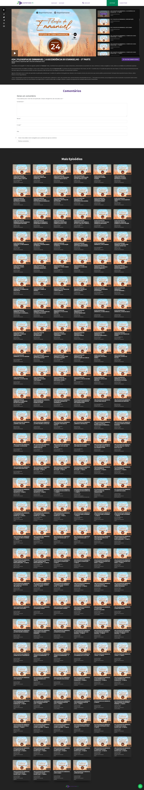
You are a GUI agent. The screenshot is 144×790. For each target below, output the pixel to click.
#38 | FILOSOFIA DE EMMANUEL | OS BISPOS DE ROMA (62, 631)
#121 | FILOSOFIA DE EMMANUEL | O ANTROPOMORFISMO (79, 312)
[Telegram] (3, 20)
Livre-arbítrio (96, 732)
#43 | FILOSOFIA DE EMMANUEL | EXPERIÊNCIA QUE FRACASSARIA (82, 608)
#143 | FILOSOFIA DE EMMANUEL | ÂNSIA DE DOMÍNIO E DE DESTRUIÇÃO (121, 222)
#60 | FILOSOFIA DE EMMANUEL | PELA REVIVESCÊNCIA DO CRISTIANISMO (102, 538)
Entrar (112, 3)
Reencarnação (117, 544)
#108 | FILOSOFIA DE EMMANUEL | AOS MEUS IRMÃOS (100, 356)
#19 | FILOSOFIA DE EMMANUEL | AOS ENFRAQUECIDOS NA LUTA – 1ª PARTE (82, 702)
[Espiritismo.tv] (25, 3)
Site (18, 131)
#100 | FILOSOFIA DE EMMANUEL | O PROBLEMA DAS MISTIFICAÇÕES (20, 401)
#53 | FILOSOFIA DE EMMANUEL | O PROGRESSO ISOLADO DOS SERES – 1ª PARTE (122, 561)
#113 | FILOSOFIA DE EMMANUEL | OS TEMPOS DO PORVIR (121, 334)
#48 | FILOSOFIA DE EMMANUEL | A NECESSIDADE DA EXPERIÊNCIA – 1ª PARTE (102, 585)
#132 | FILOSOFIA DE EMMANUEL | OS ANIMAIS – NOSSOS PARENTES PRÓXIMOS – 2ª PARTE (101, 267)
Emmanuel (44, 65)
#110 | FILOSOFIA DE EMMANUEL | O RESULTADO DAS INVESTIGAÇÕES (61, 356)
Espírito (55, 567)
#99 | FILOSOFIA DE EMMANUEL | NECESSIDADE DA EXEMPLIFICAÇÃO (42, 401)
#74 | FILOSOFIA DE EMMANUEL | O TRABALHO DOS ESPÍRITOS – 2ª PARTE (62, 491)
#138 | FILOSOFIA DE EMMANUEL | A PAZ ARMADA (101, 243)
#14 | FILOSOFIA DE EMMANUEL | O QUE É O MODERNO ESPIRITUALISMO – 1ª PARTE (62, 726)
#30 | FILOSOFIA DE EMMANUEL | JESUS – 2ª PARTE (102, 654)
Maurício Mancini (97, 336)
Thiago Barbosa (77, 292)
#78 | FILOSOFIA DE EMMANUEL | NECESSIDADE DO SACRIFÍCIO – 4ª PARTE (102, 468)
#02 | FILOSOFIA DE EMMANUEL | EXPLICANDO (62, 772)
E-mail (19, 125)
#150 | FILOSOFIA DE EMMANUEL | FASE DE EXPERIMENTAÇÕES (99, 200)
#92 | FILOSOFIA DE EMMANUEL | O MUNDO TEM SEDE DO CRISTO (62, 423)
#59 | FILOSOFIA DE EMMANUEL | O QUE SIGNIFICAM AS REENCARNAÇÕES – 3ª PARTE (122, 538)
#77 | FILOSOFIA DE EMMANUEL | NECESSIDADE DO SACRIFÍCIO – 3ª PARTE (122, 468)
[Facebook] (3, 14)
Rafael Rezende (57, 202)
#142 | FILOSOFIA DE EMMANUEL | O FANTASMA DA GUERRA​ (21, 244)
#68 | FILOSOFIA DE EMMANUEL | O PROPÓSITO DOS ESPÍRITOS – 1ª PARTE (62, 514)
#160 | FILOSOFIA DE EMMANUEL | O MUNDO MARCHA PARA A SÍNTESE (20, 177)
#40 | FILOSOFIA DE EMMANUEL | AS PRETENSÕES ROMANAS (22, 631)
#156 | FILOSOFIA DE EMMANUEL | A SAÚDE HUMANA (100, 177)
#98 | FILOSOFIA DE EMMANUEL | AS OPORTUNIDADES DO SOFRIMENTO (62, 401)
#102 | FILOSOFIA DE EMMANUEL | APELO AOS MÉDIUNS (100, 379)
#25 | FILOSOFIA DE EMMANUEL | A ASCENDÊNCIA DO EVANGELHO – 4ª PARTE (82, 679)
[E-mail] (3, 26)
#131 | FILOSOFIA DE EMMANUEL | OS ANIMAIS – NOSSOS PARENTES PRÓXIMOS (121, 267)
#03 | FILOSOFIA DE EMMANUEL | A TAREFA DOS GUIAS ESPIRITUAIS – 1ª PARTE (42, 773)
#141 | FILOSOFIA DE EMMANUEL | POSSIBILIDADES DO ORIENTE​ (41, 244)
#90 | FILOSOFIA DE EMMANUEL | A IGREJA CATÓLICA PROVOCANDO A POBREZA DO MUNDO (102, 424)
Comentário (20, 101)
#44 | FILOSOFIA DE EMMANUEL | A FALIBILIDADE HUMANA (62, 607)
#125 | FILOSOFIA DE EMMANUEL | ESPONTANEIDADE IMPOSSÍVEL (119, 290)
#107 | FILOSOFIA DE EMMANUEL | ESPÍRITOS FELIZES (120, 356)
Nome (19, 118)
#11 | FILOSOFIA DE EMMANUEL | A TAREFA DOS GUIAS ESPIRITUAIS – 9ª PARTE (122, 726)
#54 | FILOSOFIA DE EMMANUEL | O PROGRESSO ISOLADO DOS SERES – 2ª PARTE (102, 561)
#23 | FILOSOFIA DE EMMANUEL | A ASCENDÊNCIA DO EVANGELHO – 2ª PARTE (122, 679)
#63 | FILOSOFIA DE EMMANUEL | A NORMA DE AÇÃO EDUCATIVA (42, 538)
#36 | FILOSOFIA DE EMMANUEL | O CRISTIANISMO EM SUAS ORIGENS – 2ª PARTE (102, 632)
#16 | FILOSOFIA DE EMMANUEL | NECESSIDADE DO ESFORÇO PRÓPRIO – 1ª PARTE (22, 726)
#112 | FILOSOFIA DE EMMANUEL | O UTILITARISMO (21, 355)
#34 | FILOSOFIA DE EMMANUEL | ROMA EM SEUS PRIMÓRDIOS (22, 654)
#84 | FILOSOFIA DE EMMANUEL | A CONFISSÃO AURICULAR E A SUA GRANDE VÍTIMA (102, 446)
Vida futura (76, 567)
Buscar (87, 3)
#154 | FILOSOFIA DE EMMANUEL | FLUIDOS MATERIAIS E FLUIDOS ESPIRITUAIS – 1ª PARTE (20, 200)
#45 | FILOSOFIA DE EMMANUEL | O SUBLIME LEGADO (42, 607)
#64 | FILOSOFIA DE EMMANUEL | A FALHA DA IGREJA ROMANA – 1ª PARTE (22, 538)
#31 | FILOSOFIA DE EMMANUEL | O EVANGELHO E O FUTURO (82, 654)
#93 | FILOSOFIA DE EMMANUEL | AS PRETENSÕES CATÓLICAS (42, 422)
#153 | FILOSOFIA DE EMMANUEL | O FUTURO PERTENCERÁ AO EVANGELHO (42, 200)
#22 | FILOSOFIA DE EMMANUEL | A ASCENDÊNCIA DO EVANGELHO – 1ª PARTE (22, 702)
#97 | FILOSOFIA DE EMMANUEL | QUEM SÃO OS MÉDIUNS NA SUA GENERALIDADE (82, 401)
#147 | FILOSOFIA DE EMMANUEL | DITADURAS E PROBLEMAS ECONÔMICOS (41, 222)
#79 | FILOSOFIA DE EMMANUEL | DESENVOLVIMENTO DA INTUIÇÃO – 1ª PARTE (82, 468)
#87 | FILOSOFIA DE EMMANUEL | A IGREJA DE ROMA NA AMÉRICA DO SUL (42, 446)
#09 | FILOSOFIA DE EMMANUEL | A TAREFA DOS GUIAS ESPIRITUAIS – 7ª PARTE (42, 749)
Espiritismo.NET (25, 61)
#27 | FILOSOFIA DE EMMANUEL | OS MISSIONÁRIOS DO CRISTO (42, 679)
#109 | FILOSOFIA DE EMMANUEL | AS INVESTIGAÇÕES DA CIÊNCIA (81, 356)
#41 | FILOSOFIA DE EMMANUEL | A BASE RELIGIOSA (122, 607)
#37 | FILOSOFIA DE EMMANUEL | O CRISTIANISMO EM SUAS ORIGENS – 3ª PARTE (82, 632)
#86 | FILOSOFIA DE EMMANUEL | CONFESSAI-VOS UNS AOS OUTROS (62, 446)
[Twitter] (3, 17)
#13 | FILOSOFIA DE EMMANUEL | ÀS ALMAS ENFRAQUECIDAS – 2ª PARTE (82, 726)
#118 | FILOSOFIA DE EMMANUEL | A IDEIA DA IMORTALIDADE (20, 334)
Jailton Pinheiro (37, 180)
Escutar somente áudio (131, 59)
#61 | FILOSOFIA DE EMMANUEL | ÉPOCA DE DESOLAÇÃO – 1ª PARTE (82, 538)
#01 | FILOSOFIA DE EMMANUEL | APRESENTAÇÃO (82, 772)
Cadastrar (123, 3)
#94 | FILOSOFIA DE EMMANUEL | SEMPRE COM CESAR (22, 422)
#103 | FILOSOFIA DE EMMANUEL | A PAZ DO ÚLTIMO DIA (82, 379)
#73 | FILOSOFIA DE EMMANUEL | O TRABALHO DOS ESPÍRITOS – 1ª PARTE (82, 491)
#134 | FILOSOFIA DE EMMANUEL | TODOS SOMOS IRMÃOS (61, 267)
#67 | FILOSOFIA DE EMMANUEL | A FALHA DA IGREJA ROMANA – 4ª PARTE (82, 514)
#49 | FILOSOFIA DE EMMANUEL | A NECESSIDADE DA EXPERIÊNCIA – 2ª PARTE (82, 585)
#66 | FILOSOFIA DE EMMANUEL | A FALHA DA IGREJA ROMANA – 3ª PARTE (102, 514)
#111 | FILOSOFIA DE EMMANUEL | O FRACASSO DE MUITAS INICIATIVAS (41, 356)
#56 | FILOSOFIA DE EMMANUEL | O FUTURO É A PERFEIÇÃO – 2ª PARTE (62, 561)
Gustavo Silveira (16, 61)
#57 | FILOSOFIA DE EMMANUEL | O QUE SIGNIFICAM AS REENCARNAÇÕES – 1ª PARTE (42, 561)
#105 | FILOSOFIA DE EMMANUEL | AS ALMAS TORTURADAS (40, 379)
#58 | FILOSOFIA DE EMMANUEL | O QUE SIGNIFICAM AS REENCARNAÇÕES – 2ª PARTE (22, 561)
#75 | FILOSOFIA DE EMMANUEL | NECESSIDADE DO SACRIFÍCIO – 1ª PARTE (42, 491)
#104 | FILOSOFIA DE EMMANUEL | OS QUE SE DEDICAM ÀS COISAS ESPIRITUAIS (60, 379)
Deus (43, 61)
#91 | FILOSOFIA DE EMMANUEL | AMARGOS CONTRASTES (82, 422)
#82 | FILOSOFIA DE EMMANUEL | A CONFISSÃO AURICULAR (22, 467)
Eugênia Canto (77, 180)
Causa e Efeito (97, 567)
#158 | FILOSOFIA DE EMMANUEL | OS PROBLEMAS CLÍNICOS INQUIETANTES (61, 177)
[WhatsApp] (3, 23)
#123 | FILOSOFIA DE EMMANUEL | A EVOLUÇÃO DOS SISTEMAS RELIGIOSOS (42, 312)
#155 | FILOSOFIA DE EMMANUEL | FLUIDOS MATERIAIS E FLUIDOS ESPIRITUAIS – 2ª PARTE (120, 178)
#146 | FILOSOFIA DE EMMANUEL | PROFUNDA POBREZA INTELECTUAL (60, 222)
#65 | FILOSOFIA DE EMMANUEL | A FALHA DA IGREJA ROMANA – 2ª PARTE (122, 514)
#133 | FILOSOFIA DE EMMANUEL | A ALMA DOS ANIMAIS (80, 267)
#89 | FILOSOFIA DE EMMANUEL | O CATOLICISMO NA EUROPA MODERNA (122, 423)
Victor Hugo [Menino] (18, 180)
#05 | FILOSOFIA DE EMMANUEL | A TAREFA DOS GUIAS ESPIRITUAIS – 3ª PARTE (122, 749)
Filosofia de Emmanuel (35, 61)
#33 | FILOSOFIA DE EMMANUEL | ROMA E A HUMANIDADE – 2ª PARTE (42, 655)
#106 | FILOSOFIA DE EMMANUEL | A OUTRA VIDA (21, 378)
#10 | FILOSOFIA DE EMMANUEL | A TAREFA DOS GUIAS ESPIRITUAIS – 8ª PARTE (22, 749)
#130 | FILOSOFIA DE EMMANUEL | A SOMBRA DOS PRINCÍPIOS (21, 289)
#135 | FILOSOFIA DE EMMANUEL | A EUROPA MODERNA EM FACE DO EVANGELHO (40, 267)
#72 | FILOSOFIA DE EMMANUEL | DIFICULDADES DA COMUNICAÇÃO (102, 491)
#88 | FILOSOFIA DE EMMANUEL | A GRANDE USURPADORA (22, 445)
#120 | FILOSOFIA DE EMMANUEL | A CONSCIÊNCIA (101, 311)
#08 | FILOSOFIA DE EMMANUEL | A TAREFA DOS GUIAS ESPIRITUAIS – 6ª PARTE (62, 749)
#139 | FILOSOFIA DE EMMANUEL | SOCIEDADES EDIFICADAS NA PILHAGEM (81, 244)
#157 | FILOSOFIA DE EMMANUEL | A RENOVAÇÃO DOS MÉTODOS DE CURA (81, 177)
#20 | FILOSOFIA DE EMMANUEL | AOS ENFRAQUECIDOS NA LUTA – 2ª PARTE (62, 702)
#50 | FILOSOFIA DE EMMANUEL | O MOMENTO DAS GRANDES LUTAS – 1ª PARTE (62, 585)
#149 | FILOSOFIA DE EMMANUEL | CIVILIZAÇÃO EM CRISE (122, 200)
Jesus (15, 520)
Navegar (54, 3)
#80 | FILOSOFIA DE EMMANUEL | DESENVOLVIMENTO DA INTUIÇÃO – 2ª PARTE (62, 468)
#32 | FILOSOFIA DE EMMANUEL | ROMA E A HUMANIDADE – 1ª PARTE (62, 655)
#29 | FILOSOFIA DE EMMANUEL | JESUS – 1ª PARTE (122, 654)
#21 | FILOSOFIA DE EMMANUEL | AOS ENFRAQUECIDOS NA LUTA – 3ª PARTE (42, 702)
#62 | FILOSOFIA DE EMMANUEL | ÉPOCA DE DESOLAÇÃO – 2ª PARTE (62, 538)
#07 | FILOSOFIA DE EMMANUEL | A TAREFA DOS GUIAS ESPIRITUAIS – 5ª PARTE (82, 749)
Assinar (61, 3)
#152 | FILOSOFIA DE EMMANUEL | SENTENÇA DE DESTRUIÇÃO (61, 200)
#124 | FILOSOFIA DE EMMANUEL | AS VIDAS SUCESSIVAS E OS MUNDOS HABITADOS (21, 312)
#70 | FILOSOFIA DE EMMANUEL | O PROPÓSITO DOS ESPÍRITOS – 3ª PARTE (22, 514)
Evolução (35, 520)
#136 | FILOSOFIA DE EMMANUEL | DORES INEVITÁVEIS (19, 267)
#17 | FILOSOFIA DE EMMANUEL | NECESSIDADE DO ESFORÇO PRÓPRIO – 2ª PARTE (122, 702)
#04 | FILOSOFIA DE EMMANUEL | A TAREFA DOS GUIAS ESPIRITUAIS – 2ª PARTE (22, 773)
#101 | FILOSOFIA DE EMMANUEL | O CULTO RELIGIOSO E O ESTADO (120, 379)
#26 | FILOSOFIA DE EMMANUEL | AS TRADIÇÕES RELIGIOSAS (62, 678)
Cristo (121, 65)
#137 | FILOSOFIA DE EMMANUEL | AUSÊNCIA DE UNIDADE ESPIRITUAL (121, 244)
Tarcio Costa (16, 336)
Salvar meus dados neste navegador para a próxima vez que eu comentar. (37, 138)
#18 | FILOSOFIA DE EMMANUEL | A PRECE (102, 701)
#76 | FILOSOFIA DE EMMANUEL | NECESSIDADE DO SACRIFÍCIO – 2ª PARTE (22, 491)
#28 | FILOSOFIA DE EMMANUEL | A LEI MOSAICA (22, 678)
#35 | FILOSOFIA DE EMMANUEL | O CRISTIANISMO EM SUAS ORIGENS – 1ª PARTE (122, 632)
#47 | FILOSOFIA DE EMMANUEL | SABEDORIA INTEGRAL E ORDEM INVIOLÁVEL (122, 585)
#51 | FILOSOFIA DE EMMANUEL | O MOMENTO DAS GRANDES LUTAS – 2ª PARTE (42, 585)
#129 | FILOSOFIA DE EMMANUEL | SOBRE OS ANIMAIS (40, 289)
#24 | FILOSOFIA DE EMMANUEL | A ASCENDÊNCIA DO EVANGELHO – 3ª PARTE (102, 679)
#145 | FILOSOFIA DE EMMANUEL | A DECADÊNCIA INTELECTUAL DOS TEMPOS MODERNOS (81, 222)
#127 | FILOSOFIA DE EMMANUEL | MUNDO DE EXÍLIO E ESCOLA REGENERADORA (80, 290)
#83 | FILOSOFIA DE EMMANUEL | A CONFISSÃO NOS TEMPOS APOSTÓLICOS (122, 446)
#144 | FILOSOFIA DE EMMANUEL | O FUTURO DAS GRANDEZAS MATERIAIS (101, 222)
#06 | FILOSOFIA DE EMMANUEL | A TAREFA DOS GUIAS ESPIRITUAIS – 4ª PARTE (102, 749)
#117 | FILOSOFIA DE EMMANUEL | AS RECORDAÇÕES (39, 334)
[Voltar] (4, 10)
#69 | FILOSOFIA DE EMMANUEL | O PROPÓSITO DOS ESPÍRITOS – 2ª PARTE (42, 514)
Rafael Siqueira (57, 180)
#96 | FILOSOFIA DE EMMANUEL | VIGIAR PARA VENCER (102, 400)
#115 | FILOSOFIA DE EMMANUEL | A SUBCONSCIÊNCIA (79, 334)
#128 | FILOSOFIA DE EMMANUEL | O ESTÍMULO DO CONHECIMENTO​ (61, 289)
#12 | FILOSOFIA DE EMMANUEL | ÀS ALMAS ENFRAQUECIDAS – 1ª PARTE (102, 726)
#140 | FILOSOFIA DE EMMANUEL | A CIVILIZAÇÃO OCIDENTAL (61, 244)
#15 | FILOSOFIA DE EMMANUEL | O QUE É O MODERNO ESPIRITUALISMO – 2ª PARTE (42, 726)
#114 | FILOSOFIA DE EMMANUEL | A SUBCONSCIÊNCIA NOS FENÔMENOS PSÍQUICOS (100, 334)
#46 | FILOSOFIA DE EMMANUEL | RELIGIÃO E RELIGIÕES (22, 607)
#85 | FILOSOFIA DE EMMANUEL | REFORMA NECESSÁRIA (82, 445)
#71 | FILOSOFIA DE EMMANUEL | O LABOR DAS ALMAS (122, 490)
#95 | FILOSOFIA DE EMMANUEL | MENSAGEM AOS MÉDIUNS (122, 400)
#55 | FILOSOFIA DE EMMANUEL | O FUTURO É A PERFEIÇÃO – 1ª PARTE (82, 561)
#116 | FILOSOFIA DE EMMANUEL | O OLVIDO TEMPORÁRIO (60, 334)
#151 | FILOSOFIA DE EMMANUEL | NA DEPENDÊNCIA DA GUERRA (81, 200)
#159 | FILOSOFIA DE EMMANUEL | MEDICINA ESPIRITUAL (40, 177)
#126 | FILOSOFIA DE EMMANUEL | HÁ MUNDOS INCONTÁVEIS (101, 289)
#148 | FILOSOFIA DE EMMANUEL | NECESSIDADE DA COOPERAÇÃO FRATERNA (22, 222)
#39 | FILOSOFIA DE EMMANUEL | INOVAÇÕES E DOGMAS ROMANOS (42, 632)
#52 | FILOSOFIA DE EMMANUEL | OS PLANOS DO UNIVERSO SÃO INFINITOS (22, 585)
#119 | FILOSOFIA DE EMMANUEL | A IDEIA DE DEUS (122, 311)
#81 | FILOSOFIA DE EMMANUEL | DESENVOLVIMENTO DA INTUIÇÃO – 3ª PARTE (42, 468)
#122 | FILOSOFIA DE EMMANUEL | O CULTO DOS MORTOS (61, 312)
